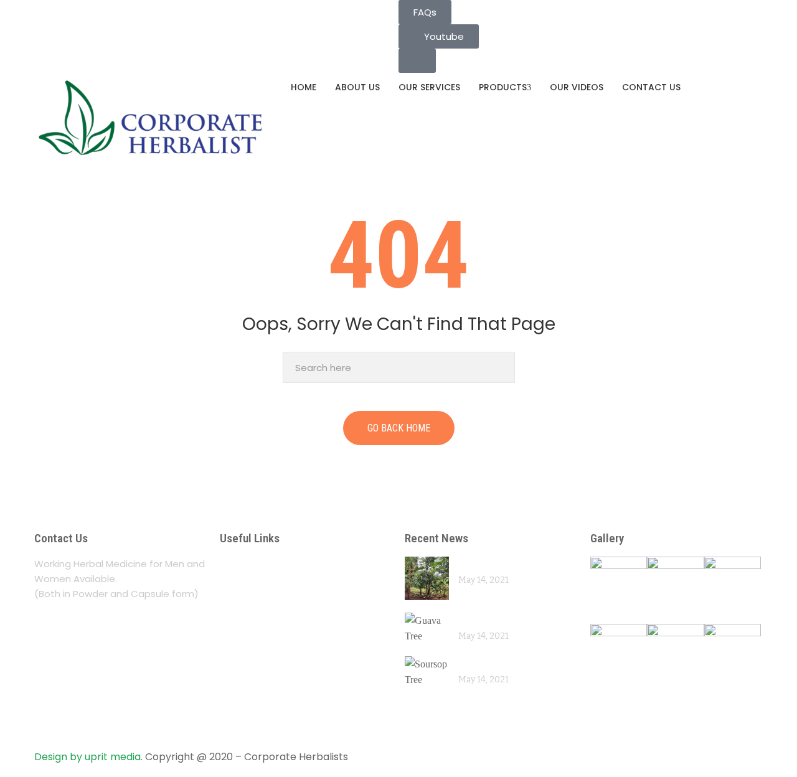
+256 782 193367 (80, 23)
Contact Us (651, 87)
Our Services (429, 87)
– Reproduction (262, 685)
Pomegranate (488, 563)
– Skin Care (251, 709)
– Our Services (259, 588)
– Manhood (251, 661)
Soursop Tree (488, 663)
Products (503, 87)
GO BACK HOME (398, 428)
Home (303, 87)
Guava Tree (484, 619)
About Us (357, 87)
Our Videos (576, 87)
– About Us (250, 564)
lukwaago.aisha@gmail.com (105, 7)
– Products (250, 612)
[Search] (502, 367)
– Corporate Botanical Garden (304, 636)
